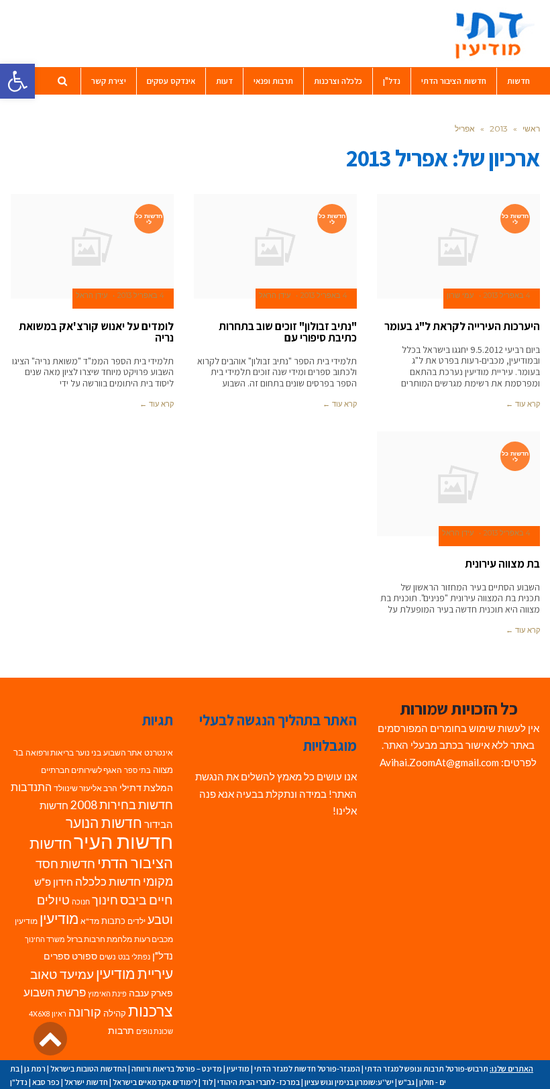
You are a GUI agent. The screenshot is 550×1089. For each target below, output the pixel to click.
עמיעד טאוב (62, 974)
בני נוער (88, 752)
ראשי (531, 128)
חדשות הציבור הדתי (101, 853)
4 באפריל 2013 (507, 295)
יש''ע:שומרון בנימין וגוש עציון (349, 1082)
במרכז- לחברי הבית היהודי (258, 1082)
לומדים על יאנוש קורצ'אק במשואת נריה (96, 332)
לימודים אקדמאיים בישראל (155, 1082)
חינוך (105, 900)
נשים (107, 956)
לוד (207, 1082)
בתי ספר (137, 770)
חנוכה (81, 901)
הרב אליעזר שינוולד (85, 788)
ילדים (136, 921)
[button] (17, 81)
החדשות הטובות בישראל (88, 1069)
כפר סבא (46, 1082)
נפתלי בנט (134, 956)
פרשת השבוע (54, 992)
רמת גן (35, 1069)
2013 (499, 128)
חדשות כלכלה (108, 881)
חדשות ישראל (86, 1082)
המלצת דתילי (146, 787)
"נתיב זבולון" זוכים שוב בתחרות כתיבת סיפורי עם (288, 332)
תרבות (121, 1030)
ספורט (84, 956)
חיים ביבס (146, 899)
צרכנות (150, 1011)
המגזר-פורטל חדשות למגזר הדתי (307, 1069)
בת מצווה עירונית (502, 563)
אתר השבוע (122, 752)
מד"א (89, 921)
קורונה (84, 1012)
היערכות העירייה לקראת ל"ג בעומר (462, 326)
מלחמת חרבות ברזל (99, 939)
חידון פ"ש (53, 882)
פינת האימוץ (107, 993)
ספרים (57, 956)
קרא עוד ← (523, 404)
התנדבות (31, 787)
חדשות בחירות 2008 (121, 805)
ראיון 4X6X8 (47, 1013)
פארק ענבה (151, 993)
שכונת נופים (154, 1031)
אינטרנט (158, 752)
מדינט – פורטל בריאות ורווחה (176, 1069)
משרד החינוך (45, 939)
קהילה (114, 1013)
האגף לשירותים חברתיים (81, 770)
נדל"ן (162, 955)
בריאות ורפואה (49, 752)
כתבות (113, 920)
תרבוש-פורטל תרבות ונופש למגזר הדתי (426, 1069)
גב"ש (406, 1082)
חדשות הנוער (104, 822)
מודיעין (59, 918)
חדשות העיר (123, 841)
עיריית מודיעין (134, 974)
